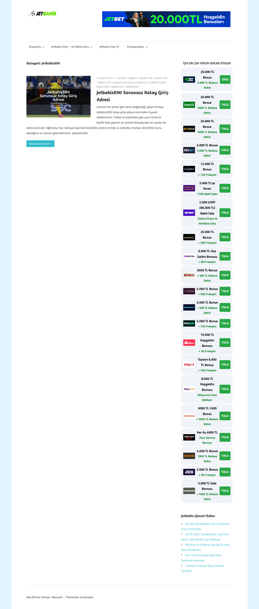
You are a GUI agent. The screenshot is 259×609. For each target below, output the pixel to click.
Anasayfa (35, 46)
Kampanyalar (135, 46)
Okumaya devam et (39, 144)
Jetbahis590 (103, 86)
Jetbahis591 (117, 86)
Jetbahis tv (142, 82)
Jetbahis (133, 78)
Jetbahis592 (132, 86)
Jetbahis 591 (161, 78)
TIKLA (225, 104)
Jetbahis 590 (145, 78)
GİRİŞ (225, 79)
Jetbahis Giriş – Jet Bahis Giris (70, 46)
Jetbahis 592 (104, 82)
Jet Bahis (122, 78)
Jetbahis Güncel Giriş (124, 82)
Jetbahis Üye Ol (109, 46)
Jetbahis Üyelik (157, 82)
